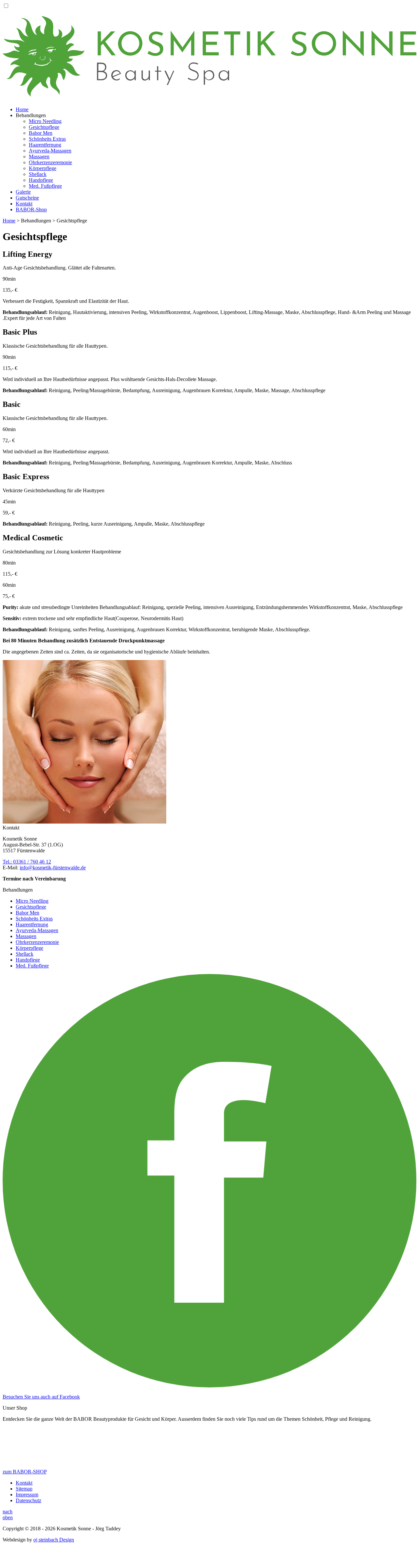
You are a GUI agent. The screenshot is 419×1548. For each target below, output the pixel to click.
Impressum (27, 1494)
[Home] (209, 93)
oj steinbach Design (53, 1539)
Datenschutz (28, 1500)
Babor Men (40, 133)
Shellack (37, 174)
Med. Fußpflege (45, 186)
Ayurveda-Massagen (50, 150)
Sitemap (24, 1488)
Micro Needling (45, 121)
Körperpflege (42, 168)
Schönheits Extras (47, 139)
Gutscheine (27, 197)
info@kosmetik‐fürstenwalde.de (53, 867)
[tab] (209, 271)
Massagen (39, 156)
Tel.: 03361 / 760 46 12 (27, 861)
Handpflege (41, 180)
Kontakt (24, 203)
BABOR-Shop (31, 209)
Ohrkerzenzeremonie (50, 162)
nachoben (8, 1514)
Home (22, 109)
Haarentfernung (45, 145)
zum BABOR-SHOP (24, 1471)
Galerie (23, 192)
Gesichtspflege (44, 127)
